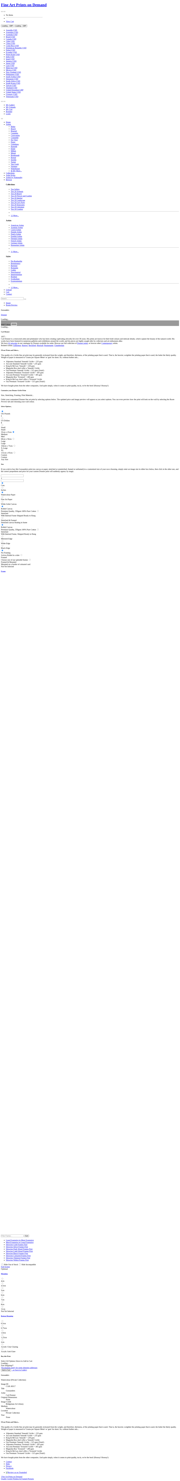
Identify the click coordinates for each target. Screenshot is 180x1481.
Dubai (10, 50)
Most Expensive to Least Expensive (20, 1242)
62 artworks (12, 343)
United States (13, 92)
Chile (10, 41)
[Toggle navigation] (2, 118)
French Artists (16, 241)
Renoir (13, 158)
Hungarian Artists (17, 245)
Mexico (11, 70)
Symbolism (15, 279)
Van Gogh (15, 164)
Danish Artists (16, 232)
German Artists (16, 243)
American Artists (17, 225)
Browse (9, 180)
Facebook (9, 1468)
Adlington (17, 345)
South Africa (13, 81)
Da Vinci (14, 140)
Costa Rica (12, 46)
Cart (7, 292)
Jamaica (11, 61)
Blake (13, 127)
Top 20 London (17, 209)
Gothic (13, 270)
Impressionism (16, 274)
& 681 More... (16, 171)
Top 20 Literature (17, 207)
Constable (14, 138)
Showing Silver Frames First (17, 1247)
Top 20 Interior (16, 198)
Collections (10, 173)
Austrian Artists (17, 227)
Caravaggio (15, 135)
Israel (10, 59)
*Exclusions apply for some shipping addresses (19, 1368)
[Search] (25, 299)
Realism (14, 277)
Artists (8, 124)
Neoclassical (15, 272)
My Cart (9, 109)
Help (8, 1464)
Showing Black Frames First (17, 1253)
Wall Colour (6, 324)
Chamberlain (59, 345)
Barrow (25, 345)
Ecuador (11, 52)
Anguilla (11, 30)
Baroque (14, 266)
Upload (9, 290)
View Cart (10, 21)
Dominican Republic (16, 48)
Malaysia (11, 68)
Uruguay (11, 94)
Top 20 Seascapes (18, 205)
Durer (13, 142)
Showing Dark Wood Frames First (19, 1249)
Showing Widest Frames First (17, 1260)
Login (8, 114)
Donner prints (82, 343)
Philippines (12, 74)
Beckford (32, 345)
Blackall (40, 345)
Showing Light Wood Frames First (19, 1251)
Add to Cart (6, 1370)
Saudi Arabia (13, 77)
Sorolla (13, 160)
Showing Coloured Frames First (18, 1256)
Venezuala (12, 97)
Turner (13, 162)
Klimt (13, 149)
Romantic (14, 268)
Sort (26, 1236)
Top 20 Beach (16, 194)
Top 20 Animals (17, 191)
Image (8, 303)
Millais (13, 151)
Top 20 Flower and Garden (21, 196)
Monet (13, 153)
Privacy (9, 1466)
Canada (11, 39)
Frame (3, 571)
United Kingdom (14, 90)
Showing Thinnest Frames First (18, 1258)
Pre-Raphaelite (16, 261)
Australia (11, 35)
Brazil (10, 37)
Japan (10, 63)
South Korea (13, 83)
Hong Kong (13, 54)
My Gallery (10, 105)
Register (9, 112)
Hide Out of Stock (11, 1264)
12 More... (15, 216)
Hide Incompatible (29, 1264)
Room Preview (12, 305)
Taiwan (11, 85)
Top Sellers (15, 189)
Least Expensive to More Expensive (20, 1240)
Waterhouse (15, 169)
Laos (10, 66)
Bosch (13, 129)
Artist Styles (10, 175)
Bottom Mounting (7, 1316)
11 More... (15, 252)
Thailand (11, 88)
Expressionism (16, 281)
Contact (9, 294)
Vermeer (14, 166)
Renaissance (15, 263)
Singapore (12, 79)
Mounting (4, 1274)
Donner (4, 315)
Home (8, 122)
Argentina (12, 32)
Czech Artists (16, 230)
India (10, 57)
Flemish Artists (16, 239)
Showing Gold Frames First (16, 1245)
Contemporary (107, 343)
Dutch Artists (16, 234)
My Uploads (11, 107)
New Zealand (13, 72)
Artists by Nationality (14, 177)
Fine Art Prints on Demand (24, 5)
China (10, 43)
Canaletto (14, 133)
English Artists (16, 236)
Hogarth (14, 146)
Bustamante (48, 345)
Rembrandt (15, 155)
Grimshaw (15, 144)
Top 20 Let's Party (18, 203)
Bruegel (14, 131)
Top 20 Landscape (18, 200)
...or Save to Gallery (19, 1370)
